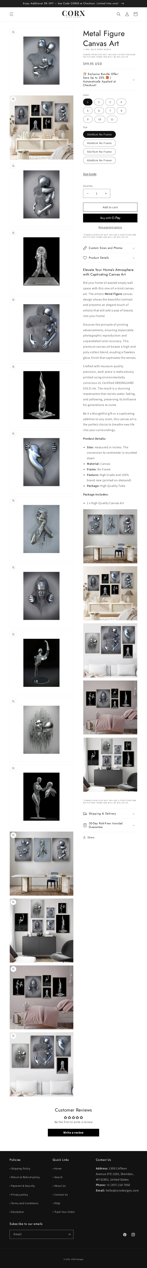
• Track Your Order (64, 1212)
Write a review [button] (73, 1133)
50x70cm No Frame (99, 151)
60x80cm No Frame (99, 160)
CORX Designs (77, 1259)
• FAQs (56, 1203)
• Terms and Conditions (24, 1203)
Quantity (88, 186)
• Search (58, 1177)
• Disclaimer (17, 1212)
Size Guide (89, 174)
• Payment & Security (22, 1185)
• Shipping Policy (20, 1168)
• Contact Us (60, 1194)
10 (99, 119)
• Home (57, 1168)
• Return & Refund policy (25, 1177)
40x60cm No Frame (99, 143)
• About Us (59, 1185)
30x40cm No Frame (99, 134)
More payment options (110, 227)
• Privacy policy (19, 1194)
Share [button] (91, 837)
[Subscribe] (69, 1234)
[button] (11, 14)
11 (112, 119)
